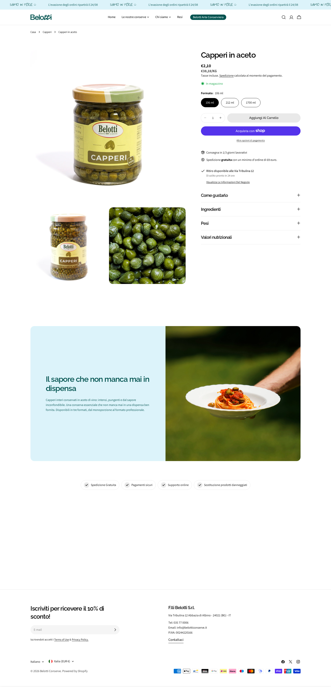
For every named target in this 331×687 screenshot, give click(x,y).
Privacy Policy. (80, 639)
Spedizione (226, 75)
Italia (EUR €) (62, 661)
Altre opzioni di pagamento (251, 140)
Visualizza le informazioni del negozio (228, 182)
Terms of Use (61, 639)
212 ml (230, 102)
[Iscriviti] (115, 630)
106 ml (210, 102)
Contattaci (176, 640)
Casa (33, 32)
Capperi (47, 32)
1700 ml (251, 102)
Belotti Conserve (50, 671)
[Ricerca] (284, 17)
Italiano (35, 662)
